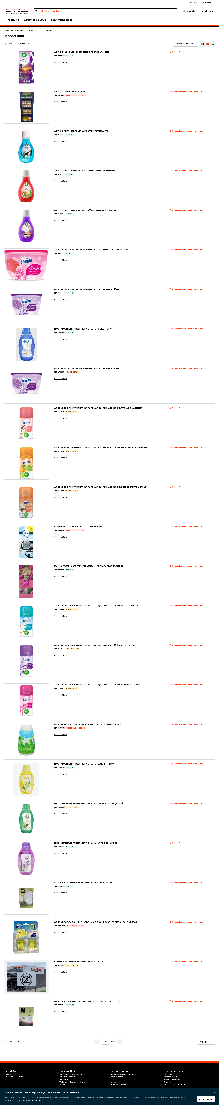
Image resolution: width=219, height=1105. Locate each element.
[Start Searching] (36, 11)
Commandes (117, 1077)
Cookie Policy (37, 1100)
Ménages (33, 30)
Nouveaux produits (14, 1077)
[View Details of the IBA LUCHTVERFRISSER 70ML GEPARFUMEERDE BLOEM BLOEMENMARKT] (26, 581)
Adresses (115, 1082)
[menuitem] (35, 20)
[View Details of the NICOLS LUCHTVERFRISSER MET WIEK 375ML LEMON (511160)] (26, 779)
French (208, 3)
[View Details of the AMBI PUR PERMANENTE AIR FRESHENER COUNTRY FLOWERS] (26, 897)
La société (63, 1079)
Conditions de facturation (70, 1074)
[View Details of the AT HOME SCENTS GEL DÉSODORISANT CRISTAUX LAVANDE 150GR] (26, 304)
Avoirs (113, 1079)
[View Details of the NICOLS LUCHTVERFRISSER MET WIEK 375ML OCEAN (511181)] (26, 344)
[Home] (17, 11)
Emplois (62, 1085)
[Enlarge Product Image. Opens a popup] (46, 81)
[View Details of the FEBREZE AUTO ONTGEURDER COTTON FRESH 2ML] (26, 542)
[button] (120, 1042)
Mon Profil (193, 3)
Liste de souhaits (118, 1085)
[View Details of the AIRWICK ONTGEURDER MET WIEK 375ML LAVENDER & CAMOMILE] (26, 225)
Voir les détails (60, 62)
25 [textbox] (209, 1042)
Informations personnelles (122, 1074)
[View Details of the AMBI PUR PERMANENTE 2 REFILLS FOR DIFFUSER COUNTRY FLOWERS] (26, 1016)
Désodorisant (47, 30)
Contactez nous (173, 1071)
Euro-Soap (8, 30)
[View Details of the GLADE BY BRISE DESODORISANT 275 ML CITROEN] (26, 977)
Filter (9, 44)
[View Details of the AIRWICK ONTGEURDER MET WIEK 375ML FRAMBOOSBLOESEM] (26, 186)
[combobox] (105, 11)
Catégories (11, 1074)
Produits (20, 30)
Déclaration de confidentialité (72, 1082)
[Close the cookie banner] (214, 1092)
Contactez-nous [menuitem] (61, 19)
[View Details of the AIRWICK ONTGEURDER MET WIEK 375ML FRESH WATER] (26, 146)
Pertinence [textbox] (188, 44)
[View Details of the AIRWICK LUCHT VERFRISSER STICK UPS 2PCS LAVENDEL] (26, 67)
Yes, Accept (207, 1099)
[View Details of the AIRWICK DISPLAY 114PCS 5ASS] (26, 106)
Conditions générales (68, 1077)
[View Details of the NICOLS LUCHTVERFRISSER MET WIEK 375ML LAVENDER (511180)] (26, 858)
